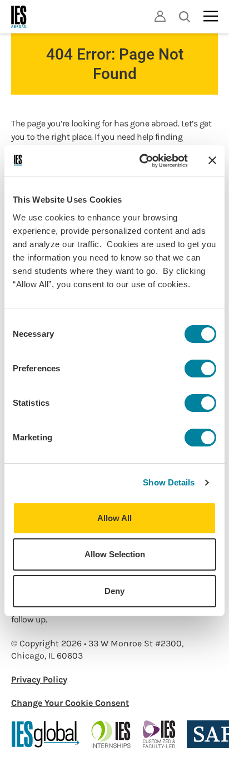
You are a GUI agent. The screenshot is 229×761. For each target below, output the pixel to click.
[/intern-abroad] (111, 734)
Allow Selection (114, 554)
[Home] (19, 17)
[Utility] (160, 16)
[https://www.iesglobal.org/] (45, 734)
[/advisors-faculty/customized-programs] (159, 734)
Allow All (114, 518)
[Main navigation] (210, 16)
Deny (114, 591)
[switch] (200, 368)
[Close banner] (212, 160)
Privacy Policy (39, 679)
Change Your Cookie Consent (70, 703)
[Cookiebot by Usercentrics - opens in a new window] (142, 161)
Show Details (169, 482)
